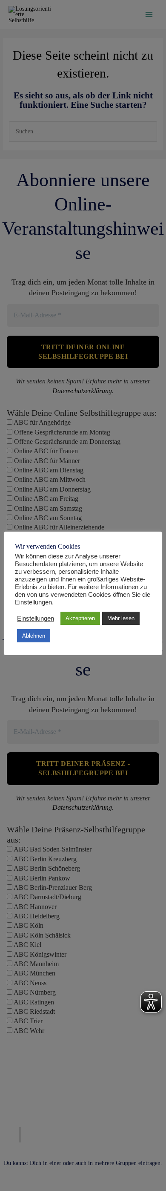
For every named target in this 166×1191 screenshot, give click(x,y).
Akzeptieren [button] (80, 618)
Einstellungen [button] (35, 618)
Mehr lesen (121, 618)
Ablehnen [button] (33, 636)
